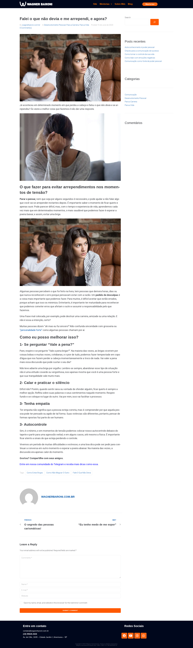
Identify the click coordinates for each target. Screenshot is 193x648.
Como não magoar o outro (57, 473)
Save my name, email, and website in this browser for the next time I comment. (56, 603)
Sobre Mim (120, 4)
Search (128, 17)
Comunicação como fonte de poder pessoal (143, 61)
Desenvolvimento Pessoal (55, 25)
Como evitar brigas (35, 473)
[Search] (154, 22)
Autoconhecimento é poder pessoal (139, 47)
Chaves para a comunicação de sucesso (142, 51)
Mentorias (104, 4)
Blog (130, 4)
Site (95, 4)
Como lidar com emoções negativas (140, 58)
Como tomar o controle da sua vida (139, 54)
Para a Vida (84, 25)
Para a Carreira (72, 25)
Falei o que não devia (82, 473)
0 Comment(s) (26, 28)
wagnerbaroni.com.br (31, 25)
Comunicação (131, 95)
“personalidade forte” (31, 330)
